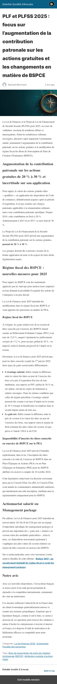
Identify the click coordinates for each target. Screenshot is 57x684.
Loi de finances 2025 (24, 643)
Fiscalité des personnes (14, 646)
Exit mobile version (28, 679)
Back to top (49, 671)
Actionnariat (42, 643)
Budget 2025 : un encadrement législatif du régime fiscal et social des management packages (28, 563)
